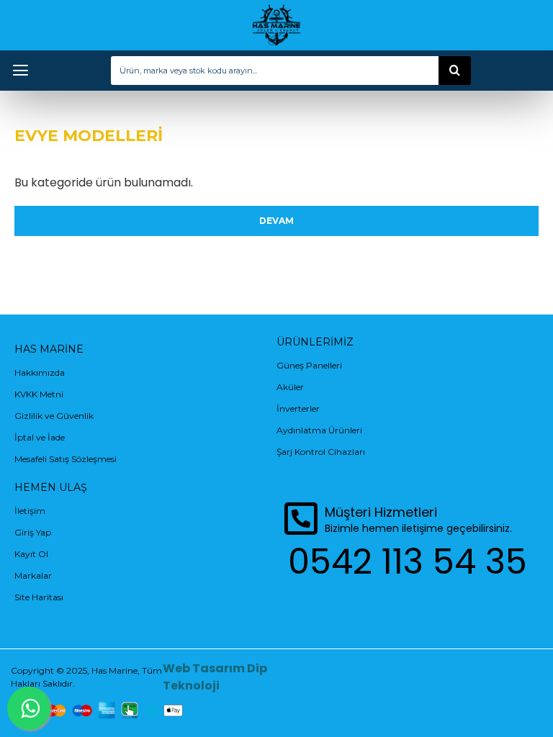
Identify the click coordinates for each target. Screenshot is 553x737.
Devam (276, 220)
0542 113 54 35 (407, 562)
